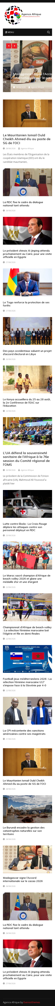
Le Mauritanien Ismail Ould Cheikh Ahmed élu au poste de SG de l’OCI (26, 139)
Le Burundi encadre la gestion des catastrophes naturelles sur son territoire (24, 831)
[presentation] (8, 45)
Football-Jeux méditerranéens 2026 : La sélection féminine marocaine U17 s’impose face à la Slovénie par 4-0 (27, 682)
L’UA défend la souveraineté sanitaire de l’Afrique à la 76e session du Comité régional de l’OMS (26, 459)
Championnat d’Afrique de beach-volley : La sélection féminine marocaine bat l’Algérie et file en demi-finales (27, 630)
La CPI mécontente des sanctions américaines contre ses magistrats (24, 732)
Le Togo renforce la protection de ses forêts (26, 304)
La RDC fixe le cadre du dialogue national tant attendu (23, 203)
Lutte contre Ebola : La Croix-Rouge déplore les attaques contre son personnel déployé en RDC (25, 527)
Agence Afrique (29, 87)
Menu (10, 32)
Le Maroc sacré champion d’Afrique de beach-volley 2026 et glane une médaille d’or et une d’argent (26, 579)
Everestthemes (31, 1002)
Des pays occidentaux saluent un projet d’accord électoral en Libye (27, 352)
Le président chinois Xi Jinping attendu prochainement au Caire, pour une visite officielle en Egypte (27, 254)
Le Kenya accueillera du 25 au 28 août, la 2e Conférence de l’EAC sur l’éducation (27, 402)
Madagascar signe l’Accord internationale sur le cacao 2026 (26, 78)
